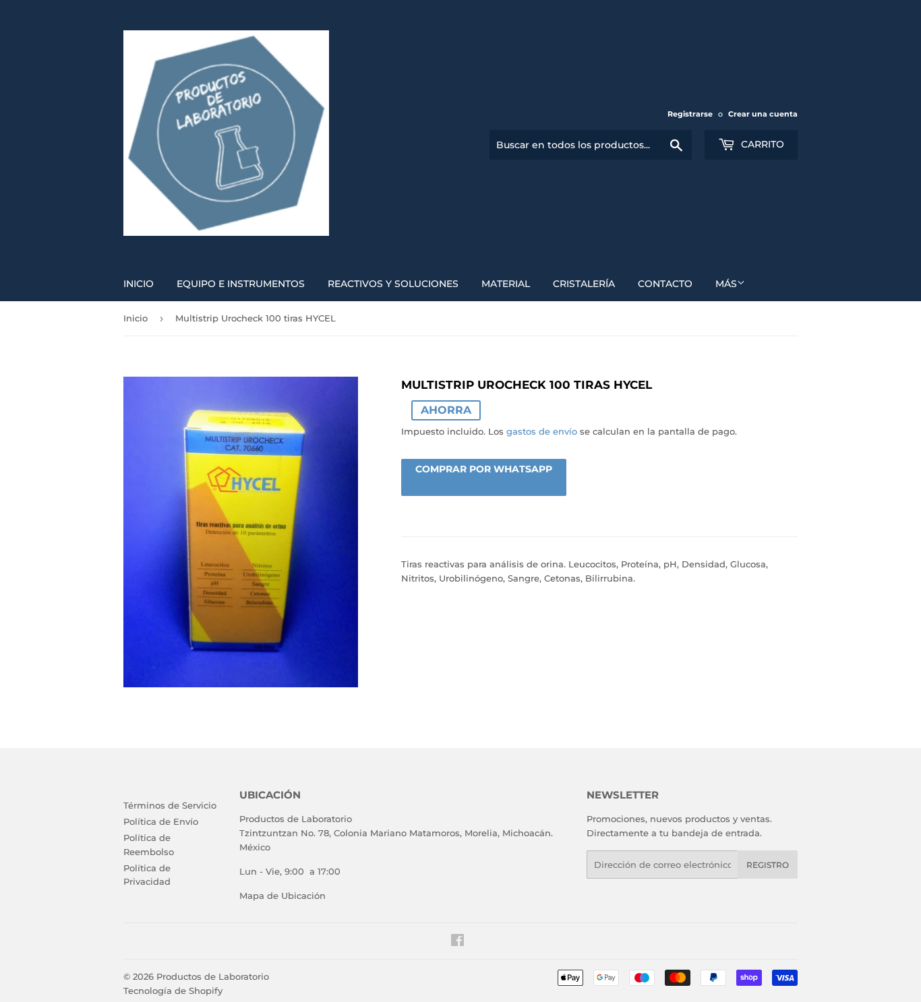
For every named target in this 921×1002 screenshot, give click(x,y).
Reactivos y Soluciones (393, 284)
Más (726, 284)
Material (505, 284)
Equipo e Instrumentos (241, 284)
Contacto (665, 284)
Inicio (138, 284)
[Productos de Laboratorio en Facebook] (457, 942)
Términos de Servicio (169, 805)
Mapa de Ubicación (282, 895)
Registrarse (690, 114)
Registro (767, 865)
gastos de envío (541, 431)
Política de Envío (160, 821)
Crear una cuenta (763, 114)
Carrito (761, 144)
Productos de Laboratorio (212, 976)
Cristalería (584, 284)
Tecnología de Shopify (172, 990)
